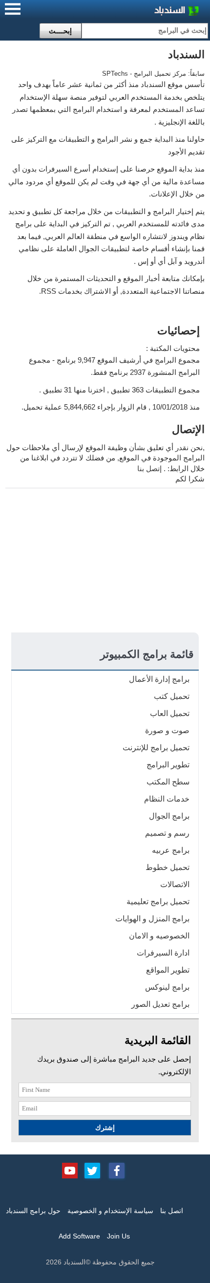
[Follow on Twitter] (92, 1169)
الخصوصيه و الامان (159, 936)
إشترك (105, 1127)
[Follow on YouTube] (70, 1169)
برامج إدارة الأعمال (159, 679)
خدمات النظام (166, 799)
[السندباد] (151, 12)
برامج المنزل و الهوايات (152, 918)
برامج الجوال (169, 816)
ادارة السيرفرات (163, 953)
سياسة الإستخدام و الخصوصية (110, 1211)
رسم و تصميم (167, 833)
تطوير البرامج (168, 765)
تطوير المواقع (167, 970)
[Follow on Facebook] (116, 1169)
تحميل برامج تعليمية (157, 901)
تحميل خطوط (167, 867)
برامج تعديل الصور (160, 1004)
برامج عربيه (170, 850)
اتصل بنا (171, 1211)
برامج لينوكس (167, 987)
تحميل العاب (169, 713)
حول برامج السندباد (33, 1211)
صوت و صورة (167, 730)
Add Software (79, 1236)
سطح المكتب (168, 782)
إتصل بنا (149, 468)
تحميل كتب (171, 696)
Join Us (118, 1236)
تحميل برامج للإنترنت (156, 747)
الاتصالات (174, 884)
